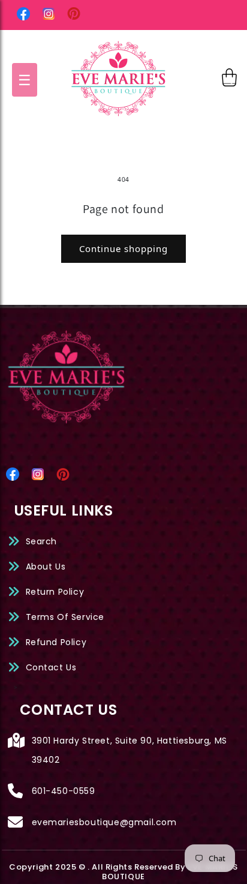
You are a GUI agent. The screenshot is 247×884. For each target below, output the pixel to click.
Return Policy (55, 592)
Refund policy (56, 642)
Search (42, 541)
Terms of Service (65, 617)
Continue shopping (123, 248)
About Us (46, 567)
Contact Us (51, 667)
